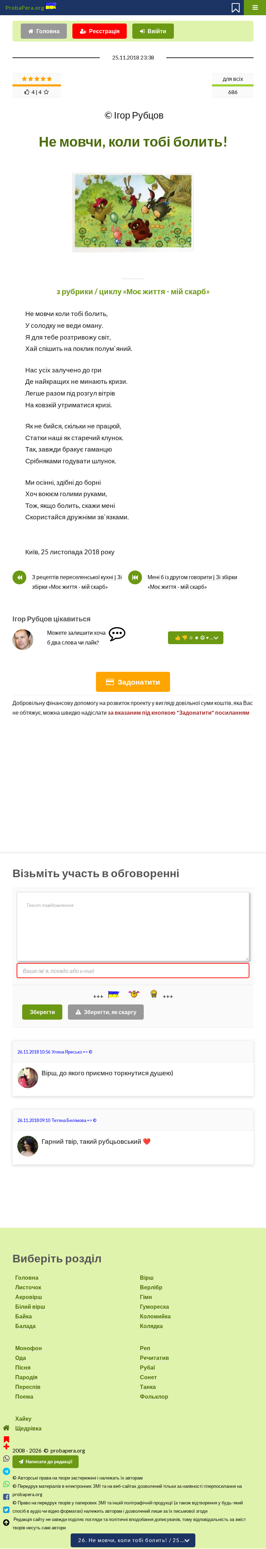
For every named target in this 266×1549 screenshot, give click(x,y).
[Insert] (113, 994)
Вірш (146, 1277)
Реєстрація (104, 31)
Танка (148, 1386)
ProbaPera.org (25, 7)
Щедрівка (28, 1428)
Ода (20, 1357)
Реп (145, 1348)
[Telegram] (6, 1471)
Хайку (23, 1418)
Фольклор (154, 1396)
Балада (25, 1326)
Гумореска (154, 1306)
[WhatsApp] (6, 1484)
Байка (23, 1316)
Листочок (28, 1287)
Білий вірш (30, 1306)
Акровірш (28, 1296)
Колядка (151, 1326)
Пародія (26, 1377)
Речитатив (154, 1357)
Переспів (28, 1386)
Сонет (148, 1377)
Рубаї (147, 1367)
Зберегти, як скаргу (110, 1012)
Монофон (28, 1348)
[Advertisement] (133, 781)
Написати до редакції (49, 1461)
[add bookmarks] (6, 1442)
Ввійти (157, 31)
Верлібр (151, 1287)
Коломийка (155, 1316)
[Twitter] (6, 1509)
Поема (24, 1396)
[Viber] (6, 1458)
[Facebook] (6, 1497)
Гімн (146, 1296)
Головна (48, 31)
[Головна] (6, 1427)
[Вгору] (6, 1522)
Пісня (22, 1367)
